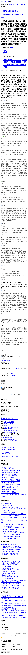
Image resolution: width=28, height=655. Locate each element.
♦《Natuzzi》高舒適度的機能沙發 (9, 475)
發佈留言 (3, 389)
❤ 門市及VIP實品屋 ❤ (6, 505)
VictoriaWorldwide (7, 437)
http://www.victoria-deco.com (11, 430)
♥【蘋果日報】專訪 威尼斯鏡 (8, 571)
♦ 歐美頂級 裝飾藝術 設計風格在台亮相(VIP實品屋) (13, 605)
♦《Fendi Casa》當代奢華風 (7, 477)
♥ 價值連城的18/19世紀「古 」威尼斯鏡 (11, 582)
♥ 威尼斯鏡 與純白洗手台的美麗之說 (10, 587)
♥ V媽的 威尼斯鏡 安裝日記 (8, 578)
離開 (8, 652)
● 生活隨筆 (12, 375)
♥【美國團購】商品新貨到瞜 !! (8, 512)
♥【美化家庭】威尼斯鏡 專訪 (8, 573)
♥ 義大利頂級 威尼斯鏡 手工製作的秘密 (11, 583)
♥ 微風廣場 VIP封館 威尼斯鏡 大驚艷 (10, 570)
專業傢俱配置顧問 (8, 423)
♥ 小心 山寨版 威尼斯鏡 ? (7, 566)
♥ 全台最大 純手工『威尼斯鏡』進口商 (10, 561)
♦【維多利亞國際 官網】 (7, 452)
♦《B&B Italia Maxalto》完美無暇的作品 (10, 479)
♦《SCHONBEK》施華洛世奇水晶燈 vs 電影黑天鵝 (13, 610)
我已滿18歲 (3, 652)
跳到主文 (3, 17)
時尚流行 (11, 373)
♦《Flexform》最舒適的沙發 (8, 482)
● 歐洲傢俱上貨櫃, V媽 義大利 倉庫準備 (11, 548)
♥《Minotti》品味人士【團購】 (8, 510)
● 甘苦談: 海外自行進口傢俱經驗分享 (10, 553)
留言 (19, 368)
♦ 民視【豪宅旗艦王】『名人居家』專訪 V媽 (12, 597)
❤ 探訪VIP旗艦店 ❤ (6, 503)
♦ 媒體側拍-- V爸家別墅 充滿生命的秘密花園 (12, 616)
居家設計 (12, 47)
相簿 (4, 50)
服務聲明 (16, 635)
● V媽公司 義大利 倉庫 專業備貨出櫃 (10, 546)
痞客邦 (16, 368)
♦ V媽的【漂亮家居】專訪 (7, 598)
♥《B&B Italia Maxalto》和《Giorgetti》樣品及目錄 (13, 514)
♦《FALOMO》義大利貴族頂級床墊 (10, 493)
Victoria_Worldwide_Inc (8, 439)
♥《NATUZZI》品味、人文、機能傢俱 (10, 534)
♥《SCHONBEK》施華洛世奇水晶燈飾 (10, 536)
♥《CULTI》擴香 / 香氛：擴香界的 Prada (11, 538)
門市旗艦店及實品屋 (9, 428)
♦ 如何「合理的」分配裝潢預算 (8, 609)
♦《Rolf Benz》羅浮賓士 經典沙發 (9, 474)
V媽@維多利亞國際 (6, 360)
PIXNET (6, 633)
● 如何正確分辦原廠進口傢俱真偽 (9, 554)
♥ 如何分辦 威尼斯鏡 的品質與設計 (9, 576)
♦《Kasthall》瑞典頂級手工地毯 (8, 489)
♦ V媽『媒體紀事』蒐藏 (7, 595)
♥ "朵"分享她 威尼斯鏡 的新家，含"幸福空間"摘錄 (13, 580)
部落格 (5, 52)
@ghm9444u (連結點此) (13, 440)
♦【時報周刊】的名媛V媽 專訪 (8, 607)
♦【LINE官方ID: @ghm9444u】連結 (9, 456)
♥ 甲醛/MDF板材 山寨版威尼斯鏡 (9, 564)
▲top (2, 378)
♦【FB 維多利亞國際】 (6, 453)
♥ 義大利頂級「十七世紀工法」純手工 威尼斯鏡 (13, 585)
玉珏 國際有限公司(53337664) (11, 427)
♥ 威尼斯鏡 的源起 (5, 575)
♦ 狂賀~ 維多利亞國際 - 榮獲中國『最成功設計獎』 (13, 617)
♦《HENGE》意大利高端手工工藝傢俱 (10, 481)
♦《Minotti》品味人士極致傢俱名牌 (9, 472)
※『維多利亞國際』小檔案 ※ (8, 544)
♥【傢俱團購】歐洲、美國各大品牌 (10, 507)
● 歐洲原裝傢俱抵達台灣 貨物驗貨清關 (10, 549)
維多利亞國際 (7, 425)
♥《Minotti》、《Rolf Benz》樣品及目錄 (10, 515)
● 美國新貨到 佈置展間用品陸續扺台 (10, 551)
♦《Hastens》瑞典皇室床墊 (7, 491)
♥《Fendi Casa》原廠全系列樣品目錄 (10, 529)
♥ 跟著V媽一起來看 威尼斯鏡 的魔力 (10, 563)
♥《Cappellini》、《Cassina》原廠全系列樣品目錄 (12, 533)
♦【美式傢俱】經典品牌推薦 (8, 449)
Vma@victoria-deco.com (9, 432)
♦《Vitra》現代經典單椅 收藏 (8, 487)
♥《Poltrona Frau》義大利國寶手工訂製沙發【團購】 (14, 508)
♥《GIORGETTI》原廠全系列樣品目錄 (10, 531)
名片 (4, 53)
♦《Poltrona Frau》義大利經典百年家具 (10, 470)
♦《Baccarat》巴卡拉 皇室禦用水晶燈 (10, 486)
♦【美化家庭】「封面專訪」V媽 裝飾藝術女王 (12, 604)
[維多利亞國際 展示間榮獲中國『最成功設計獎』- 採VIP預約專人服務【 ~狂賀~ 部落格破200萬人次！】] (1, 417)
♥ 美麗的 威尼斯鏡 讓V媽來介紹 (9, 568)
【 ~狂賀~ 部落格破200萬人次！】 (9, 419)
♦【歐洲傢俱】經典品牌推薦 (8, 447)
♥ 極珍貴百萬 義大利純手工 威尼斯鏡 (10, 588)
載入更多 (3, 380)
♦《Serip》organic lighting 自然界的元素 (10, 484)
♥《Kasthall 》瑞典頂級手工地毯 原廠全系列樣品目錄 (14, 527)
